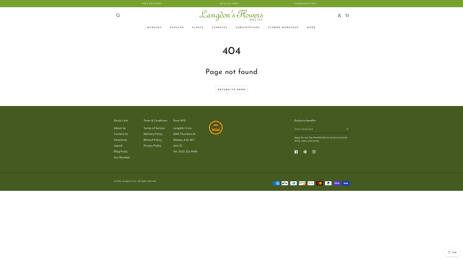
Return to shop (231, 90)
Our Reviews (122, 157)
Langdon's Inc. (182, 128)
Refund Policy (153, 140)
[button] (118, 15)
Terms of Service (154, 128)
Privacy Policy (152, 146)
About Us (120, 128)
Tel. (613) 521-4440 (185, 151)
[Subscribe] (347, 129)
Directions (120, 140)
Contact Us (121, 134)
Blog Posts (121, 151)
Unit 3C (178, 146)
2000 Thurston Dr (184, 134)
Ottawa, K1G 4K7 (184, 140)
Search (118, 146)
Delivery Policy (153, 134)
